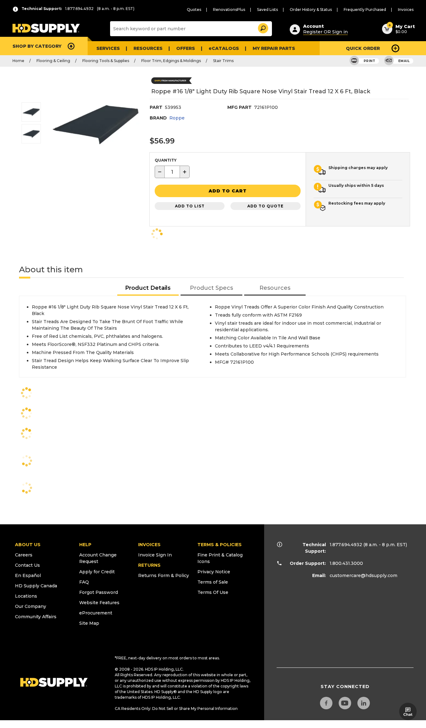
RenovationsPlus (229, 9)
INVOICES (149, 544)
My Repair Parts (274, 48)
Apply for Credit (97, 572)
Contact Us (27, 565)
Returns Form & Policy (163, 575)
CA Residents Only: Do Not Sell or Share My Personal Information (176, 708)
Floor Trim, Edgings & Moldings (171, 60)
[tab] (148, 288)
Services (108, 48)
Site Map (89, 623)
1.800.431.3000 (346, 563)
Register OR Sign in (325, 32)
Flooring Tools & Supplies (105, 60)
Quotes (194, 9)
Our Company (30, 606)
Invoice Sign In (155, 555)
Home (18, 60)
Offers (185, 48)
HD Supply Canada (36, 586)
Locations (26, 596)
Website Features (99, 602)
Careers (23, 555)
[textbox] (172, 172)
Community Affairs (35, 616)
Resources (147, 48)
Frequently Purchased (365, 9)
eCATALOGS (224, 48)
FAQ (84, 582)
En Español (28, 575)
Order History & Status (311, 9)
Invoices (406, 9)
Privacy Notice (213, 572)
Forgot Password (98, 592)
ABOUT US (28, 544)
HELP (85, 544)
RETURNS (149, 565)
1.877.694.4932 (346, 544)
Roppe (177, 118)
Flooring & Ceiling (53, 60)
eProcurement (95, 613)
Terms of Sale (212, 582)
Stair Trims (223, 60)
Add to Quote (265, 206)
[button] (262, 27)
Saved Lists (267, 9)
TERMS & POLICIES (219, 544)
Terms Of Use (212, 592)
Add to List (190, 206)
